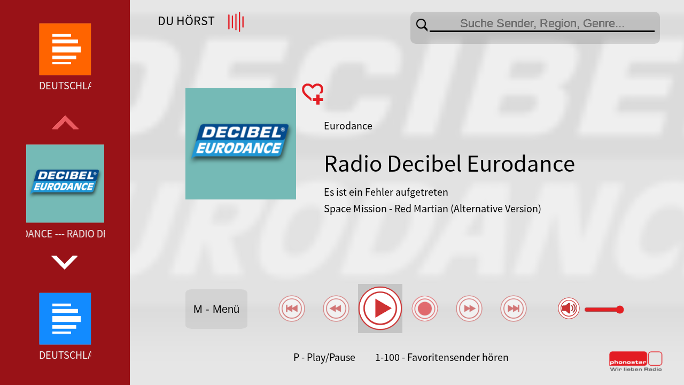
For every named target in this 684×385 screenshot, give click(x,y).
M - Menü (216, 309)
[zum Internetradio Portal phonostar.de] (636, 369)
